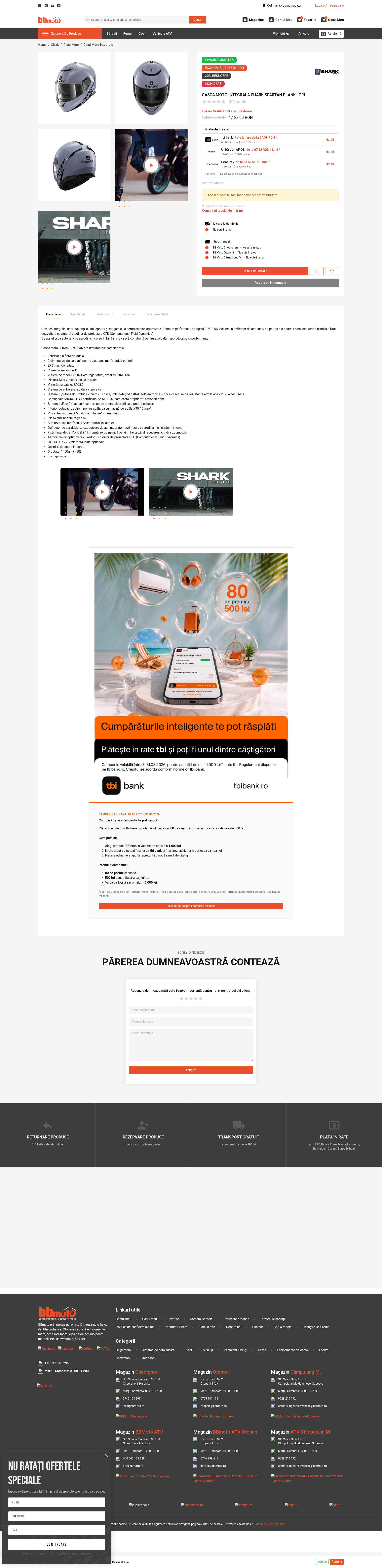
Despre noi (233, 1327)
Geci (189, 1350)
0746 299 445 (209, 1458)
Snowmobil (123, 1358)
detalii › (330, 139)
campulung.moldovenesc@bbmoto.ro (302, 1406)
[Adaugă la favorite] (317, 271)
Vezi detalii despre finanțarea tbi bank (191, 905)
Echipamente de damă (292, 1350)
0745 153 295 (131, 1398)
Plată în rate (206, 1327)
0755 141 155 (209, 1398)
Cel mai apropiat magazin (284, 5)
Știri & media (282, 1327)
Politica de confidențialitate (135, 1327)
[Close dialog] (106, 1455)
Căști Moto (71, 45)
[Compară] (332, 271)
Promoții (279, 33)
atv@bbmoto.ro (133, 1466)
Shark (55, 45)
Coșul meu (149, 1319)
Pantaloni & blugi (235, 1350)
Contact (257, 1327)
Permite (337, 1561)
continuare (57, 1544)
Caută (197, 19)
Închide (322, 1561)
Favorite (173, 1319)
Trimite (191, 1070)
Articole (303, 33)
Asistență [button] (334, 33)
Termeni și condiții (273, 1319)
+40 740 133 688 (134, 1458)
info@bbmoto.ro (133, 1406)
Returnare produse (236, 1319)
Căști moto (123, 1350)
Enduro (323, 1350)
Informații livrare (176, 1327)
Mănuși (208, 1350)
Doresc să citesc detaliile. (270, 1524)
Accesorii (148, 1358)
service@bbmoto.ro (213, 1466)
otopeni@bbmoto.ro (214, 1406)
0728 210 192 (287, 1398)
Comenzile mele (201, 1319)
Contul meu (123, 1319)
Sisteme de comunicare (158, 1350)
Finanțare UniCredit (315, 1327)
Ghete (262, 1350)
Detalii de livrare (255, 271)
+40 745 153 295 (57, 1363)
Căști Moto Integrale (98, 45)
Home (42, 45)
